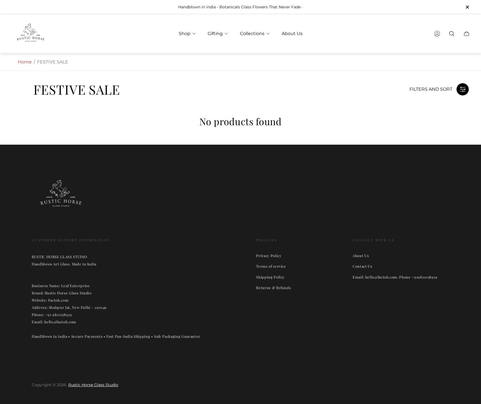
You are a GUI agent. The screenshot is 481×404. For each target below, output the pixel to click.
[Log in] (437, 34)
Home (25, 62)
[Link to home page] (61, 196)
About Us (361, 255)
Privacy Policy (268, 255)
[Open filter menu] (463, 89)
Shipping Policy (270, 277)
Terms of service (271, 266)
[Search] (452, 34)
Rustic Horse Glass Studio (93, 384)
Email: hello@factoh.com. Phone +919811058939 (395, 277)
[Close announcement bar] (467, 7)
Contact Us (362, 266)
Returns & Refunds (273, 287)
